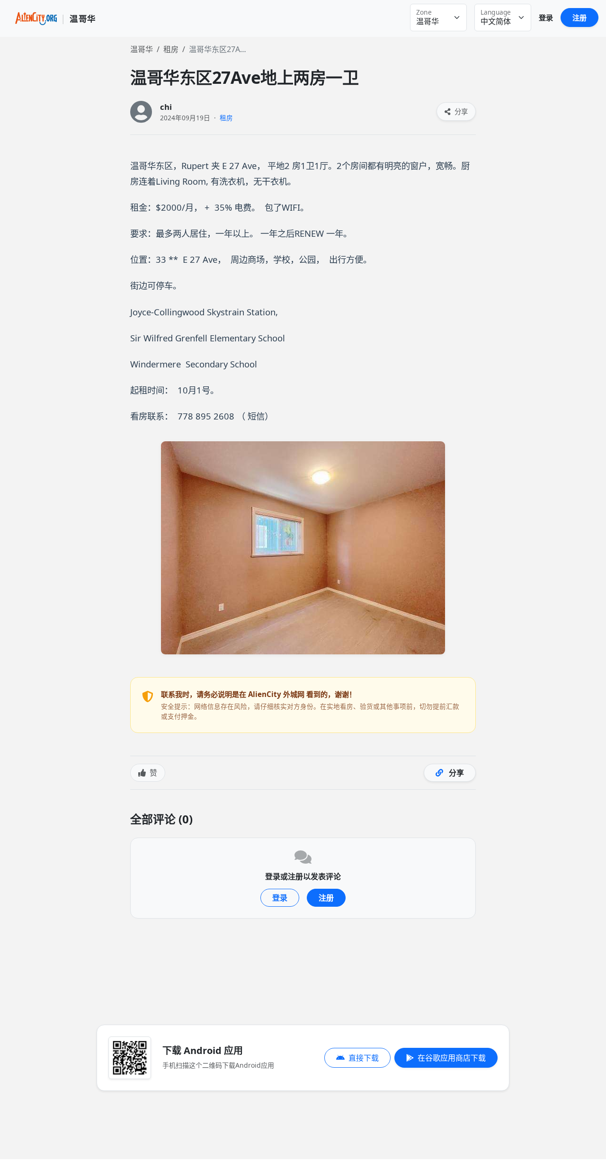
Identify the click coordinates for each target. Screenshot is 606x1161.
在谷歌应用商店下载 (452, 1058)
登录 (546, 17)
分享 (460, 111)
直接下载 (363, 1058)
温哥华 (141, 49)
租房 (170, 49)
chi (166, 107)
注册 (579, 17)
